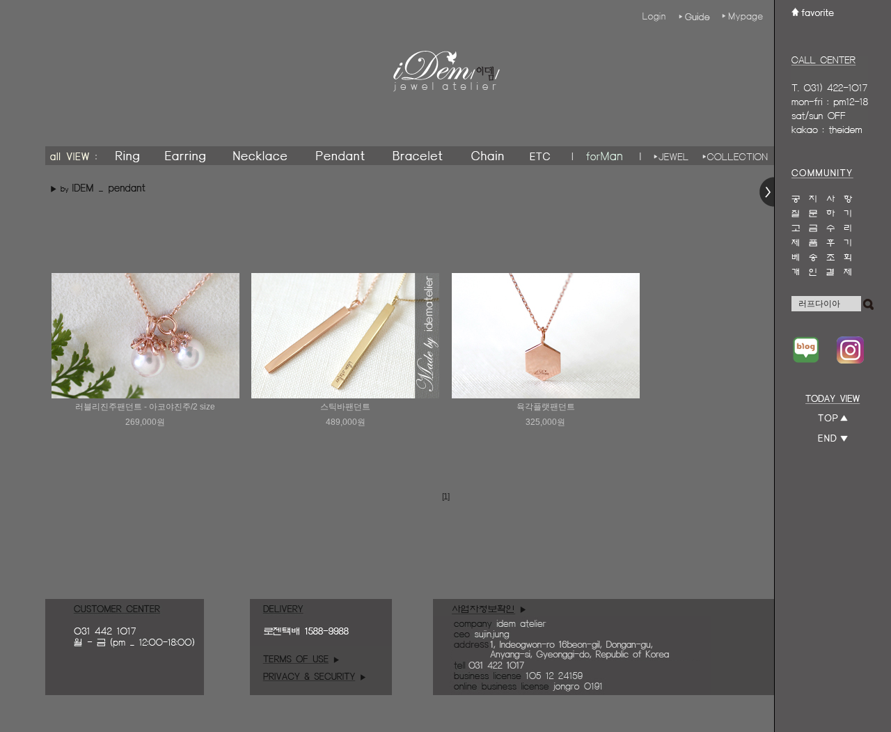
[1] (445, 496)
